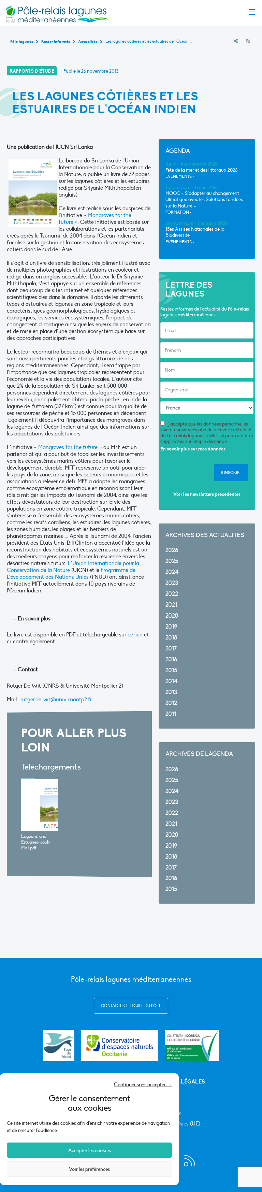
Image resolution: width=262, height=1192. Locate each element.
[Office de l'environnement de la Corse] (192, 1045)
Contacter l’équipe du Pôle (131, 1005)
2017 (171, 648)
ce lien (135, 634)
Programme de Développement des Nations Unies (71, 573)
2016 (171, 659)
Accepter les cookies (89, 1150)
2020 (171, 615)
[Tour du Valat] (58, 1045)
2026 (171, 550)
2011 (170, 714)
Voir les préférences (89, 1169)
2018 (171, 637)
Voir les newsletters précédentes (207, 494)
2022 (171, 594)
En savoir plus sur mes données (192, 449)
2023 (171, 583)
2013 (171, 692)
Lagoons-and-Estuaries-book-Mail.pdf (36, 842)
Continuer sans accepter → (143, 1084)
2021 (171, 604)
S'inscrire (231, 472)
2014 (171, 681)
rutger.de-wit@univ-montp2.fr (56, 699)
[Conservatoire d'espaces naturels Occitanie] (119, 1045)
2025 (171, 561)
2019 (171, 626)
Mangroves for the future (68, 447)
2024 (172, 572)
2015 (171, 670)
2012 (171, 703)
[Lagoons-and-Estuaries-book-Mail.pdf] (39, 805)
